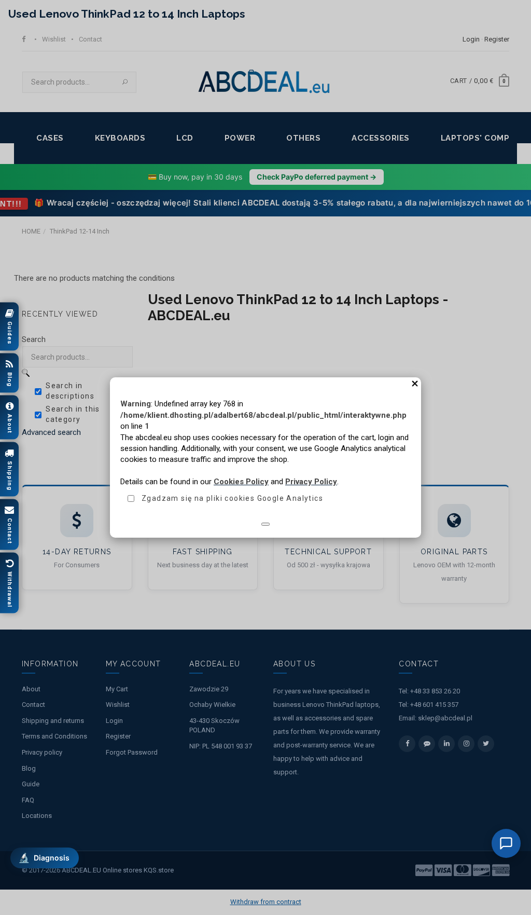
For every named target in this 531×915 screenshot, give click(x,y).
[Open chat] (506, 843)
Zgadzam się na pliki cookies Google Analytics (232, 498)
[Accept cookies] (265, 524)
